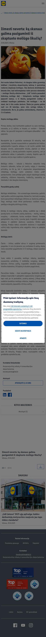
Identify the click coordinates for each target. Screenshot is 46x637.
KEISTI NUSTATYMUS (23, 331)
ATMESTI (23, 338)
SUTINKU (23, 323)
